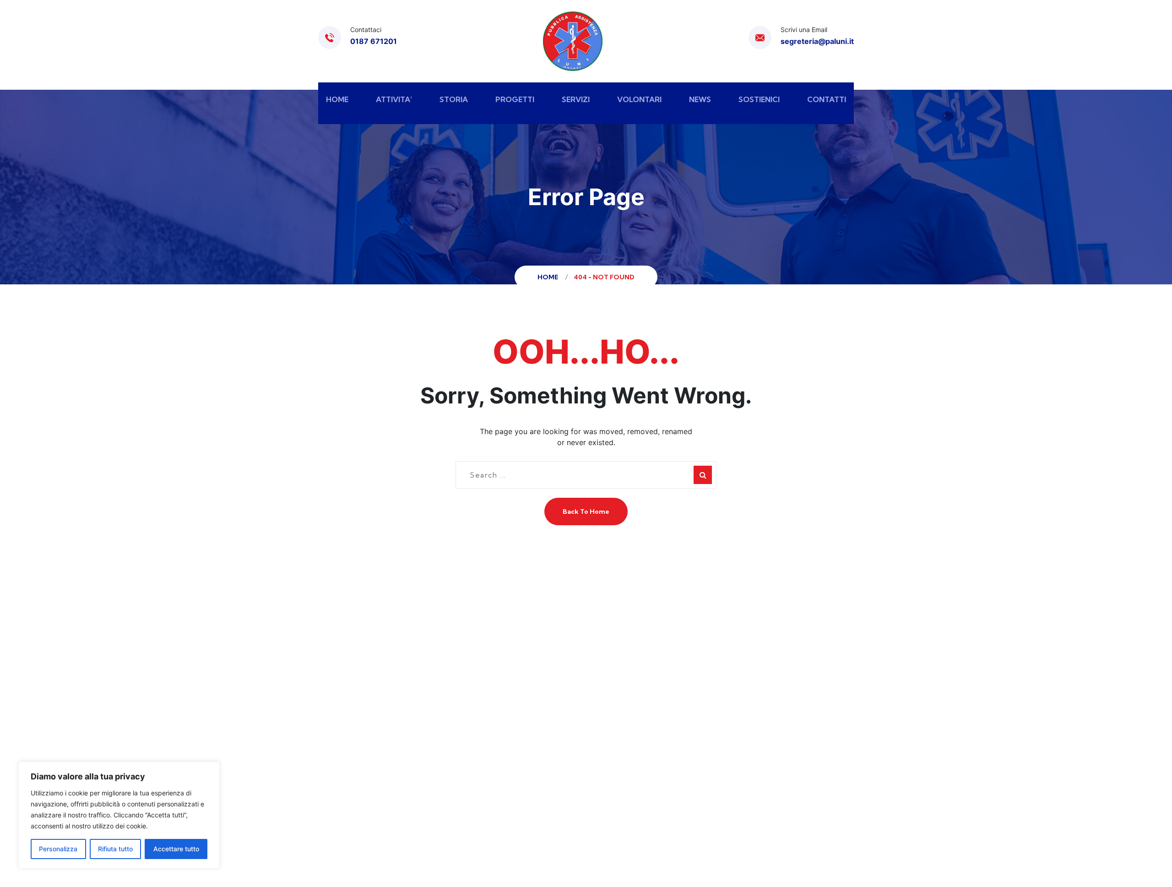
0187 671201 (373, 41)
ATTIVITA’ (394, 99)
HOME (337, 99)
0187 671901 (366, 720)
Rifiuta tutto (115, 849)
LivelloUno (723, 817)
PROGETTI (514, 99)
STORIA (454, 99)
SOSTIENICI (759, 99)
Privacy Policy (627, 817)
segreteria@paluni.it (817, 41)
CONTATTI (826, 99)
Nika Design (772, 817)
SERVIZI (576, 99)
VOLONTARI (639, 99)
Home (549, 277)
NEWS (700, 99)
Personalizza (58, 849)
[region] (119, 815)
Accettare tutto (176, 849)
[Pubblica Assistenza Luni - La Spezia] (572, 41)
